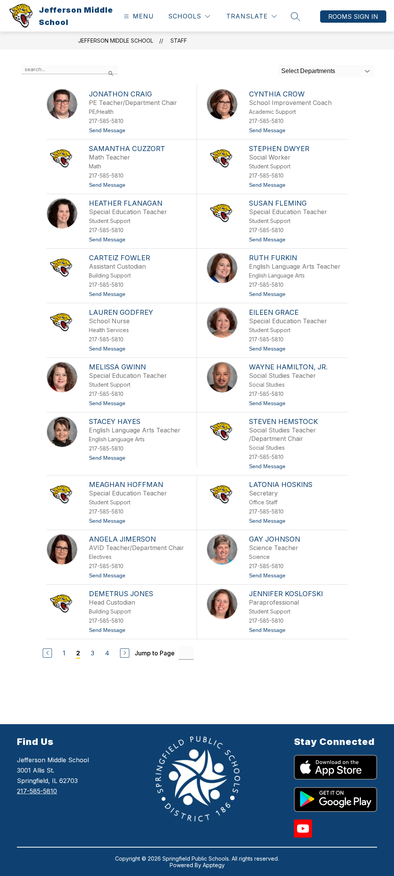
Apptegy (214, 865)
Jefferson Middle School (115, 40)
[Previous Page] (47, 653)
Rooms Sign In (353, 16)
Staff (178, 40)
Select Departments (308, 71)
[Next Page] (124, 653)
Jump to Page (155, 653)
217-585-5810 (37, 791)
